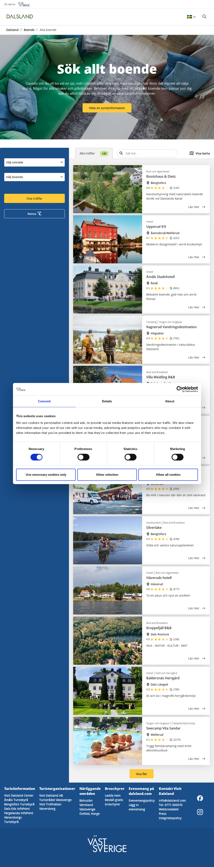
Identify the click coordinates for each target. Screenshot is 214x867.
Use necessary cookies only (46, 474)
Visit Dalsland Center (18, 795)
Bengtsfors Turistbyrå (19, 804)
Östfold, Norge (89, 814)
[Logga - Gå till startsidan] (21, 17)
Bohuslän (86, 800)
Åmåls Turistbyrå (16, 800)
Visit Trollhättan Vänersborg (50, 806)
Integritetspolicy (170, 818)
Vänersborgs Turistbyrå (13, 819)
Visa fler (141, 774)
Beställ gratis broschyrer (114, 802)
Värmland (86, 805)
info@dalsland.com (172, 800)
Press (162, 814)
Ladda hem (113, 795)
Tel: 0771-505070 (170, 805)
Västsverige (87, 809)
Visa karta (203, 153)
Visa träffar (34, 198)
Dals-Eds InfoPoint (17, 809)
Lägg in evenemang (137, 807)
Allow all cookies (168, 474)
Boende (29, 30)
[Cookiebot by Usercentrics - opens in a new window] (179, 389)
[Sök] (204, 16)
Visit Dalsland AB (51, 795)
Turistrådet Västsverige (55, 800)
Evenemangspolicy (142, 800)
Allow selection (107, 474)
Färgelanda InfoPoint (18, 813)
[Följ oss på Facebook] (200, 798)
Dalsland (12, 30)
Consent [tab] (44, 401)
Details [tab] (107, 401)
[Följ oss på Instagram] (200, 812)
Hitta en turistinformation (107, 108)
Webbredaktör (169, 809)
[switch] (83, 457)
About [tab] (169, 401)
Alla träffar (93, 153)
